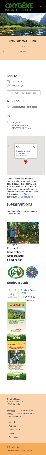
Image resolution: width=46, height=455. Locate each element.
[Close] (34, 147)
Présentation (14, 248)
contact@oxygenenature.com (24, 413)
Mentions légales (13, 450)
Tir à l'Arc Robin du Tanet (29, 291)
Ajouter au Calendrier (26, 93)
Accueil (23, 46)
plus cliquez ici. (26, 196)
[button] (25, 162)
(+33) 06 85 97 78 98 (24, 411)
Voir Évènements (22, 156)
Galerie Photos (14, 430)
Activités (12, 426)
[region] (23, 24)
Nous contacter (15, 256)
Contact (12, 433)
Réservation (13, 437)
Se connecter (14, 260)
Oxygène (16, 122)
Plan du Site (27, 450)
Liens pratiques (15, 252)
